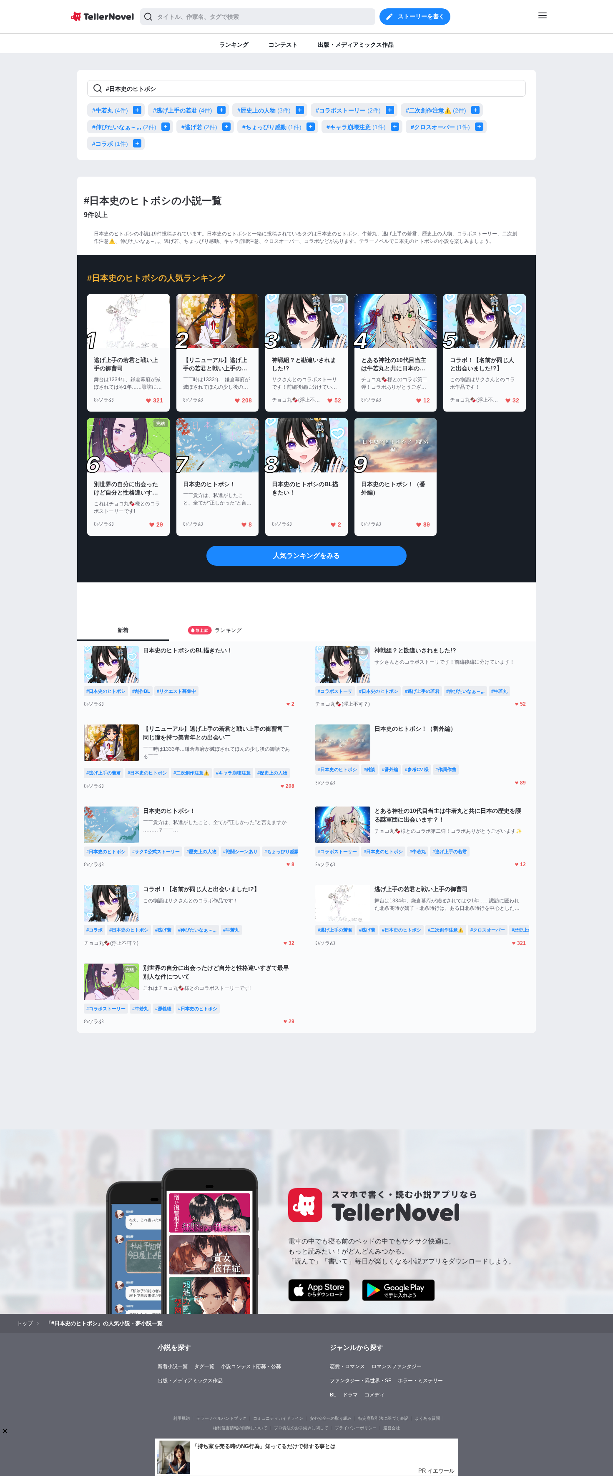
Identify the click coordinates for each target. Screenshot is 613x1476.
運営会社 (391, 1428)
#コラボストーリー (348, 110)
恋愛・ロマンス (347, 1366)
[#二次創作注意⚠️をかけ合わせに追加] (477, 110)
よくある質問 (427, 1418)
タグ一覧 (204, 1366)
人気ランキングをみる (306, 555)
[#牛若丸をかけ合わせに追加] (139, 110)
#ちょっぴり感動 (271, 127)
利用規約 (181, 1418)
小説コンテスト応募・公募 (251, 1366)
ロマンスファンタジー (397, 1366)
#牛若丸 (110, 110)
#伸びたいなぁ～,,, (124, 127)
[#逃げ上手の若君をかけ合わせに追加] (223, 110)
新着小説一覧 (173, 1366)
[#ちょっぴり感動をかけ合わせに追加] (312, 126)
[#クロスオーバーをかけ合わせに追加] (481, 126)
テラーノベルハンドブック (221, 1418)
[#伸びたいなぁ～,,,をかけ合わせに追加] (167, 126)
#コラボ (110, 143)
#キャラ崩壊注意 (356, 127)
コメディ (374, 1395)
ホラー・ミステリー (420, 1381)
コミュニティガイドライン (278, 1418)
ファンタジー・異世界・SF (360, 1381)
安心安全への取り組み (331, 1418)
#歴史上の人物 (264, 110)
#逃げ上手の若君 (182, 110)
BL (333, 1395)
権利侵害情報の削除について (240, 1428)
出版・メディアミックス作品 (190, 1381)
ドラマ (350, 1395)
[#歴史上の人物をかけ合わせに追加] (301, 110)
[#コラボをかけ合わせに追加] (139, 143)
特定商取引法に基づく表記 (383, 1418)
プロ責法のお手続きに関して (301, 1428)
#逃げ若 (199, 127)
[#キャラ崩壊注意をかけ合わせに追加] (396, 126)
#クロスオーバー (440, 127)
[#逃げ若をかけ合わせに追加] (228, 126)
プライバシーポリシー (356, 1428)
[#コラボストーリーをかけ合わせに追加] (391, 110)
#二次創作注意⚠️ (436, 110)
